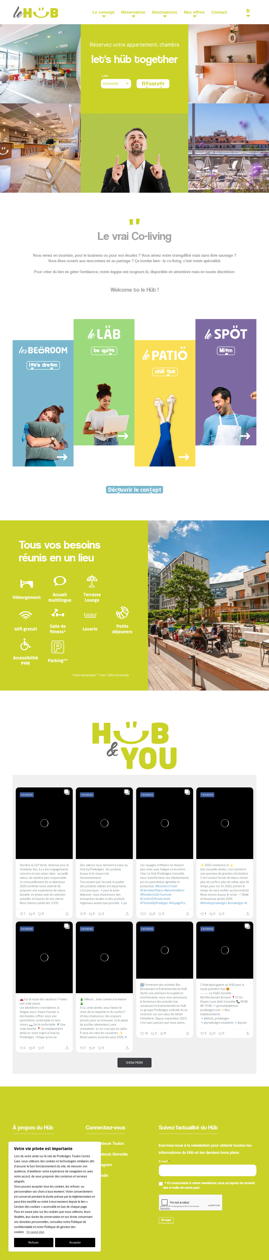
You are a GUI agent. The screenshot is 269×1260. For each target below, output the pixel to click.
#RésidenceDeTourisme (155, 894)
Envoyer (166, 1220)
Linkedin (101, 1176)
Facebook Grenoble (111, 1154)
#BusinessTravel (166, 886)
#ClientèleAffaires (152, 890)
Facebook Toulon (109, 1144)
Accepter (75, 1242)
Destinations (164, 12)
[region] (54, 1197)
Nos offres (194, 12)
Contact (219, 12)
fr (248, 12)
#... (127, 1037)
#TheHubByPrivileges (154, 903)
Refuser (33, 1242)
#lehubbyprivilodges (213, 903)
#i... (246, 903)
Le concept (103, 12)
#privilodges (236, 903)
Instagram (103, 1165)
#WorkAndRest (174, 890)
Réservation (133, 12)
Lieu (105, 75)
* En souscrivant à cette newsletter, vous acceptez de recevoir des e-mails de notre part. (209, 1185)
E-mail (164, 1161)
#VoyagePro (177, 903)
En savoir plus (35, 1232)
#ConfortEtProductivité (155, 899)
